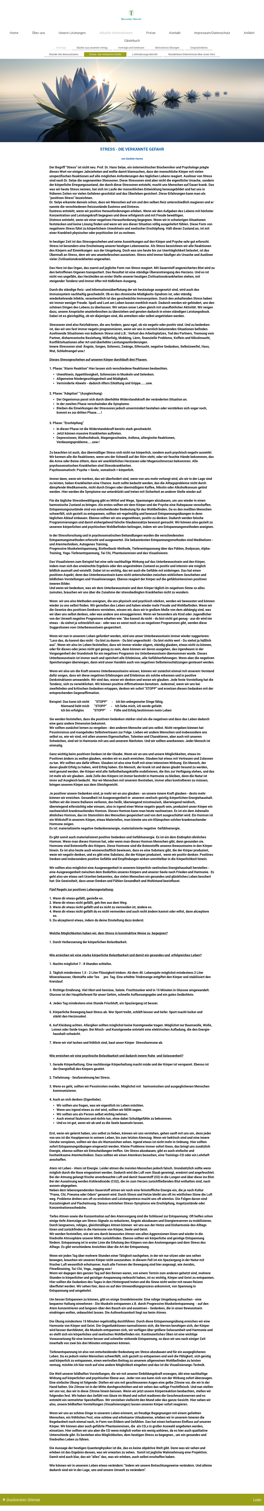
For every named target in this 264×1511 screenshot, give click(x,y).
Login (257, 1499)
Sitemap (34, 1499)
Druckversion (16, 1499)
